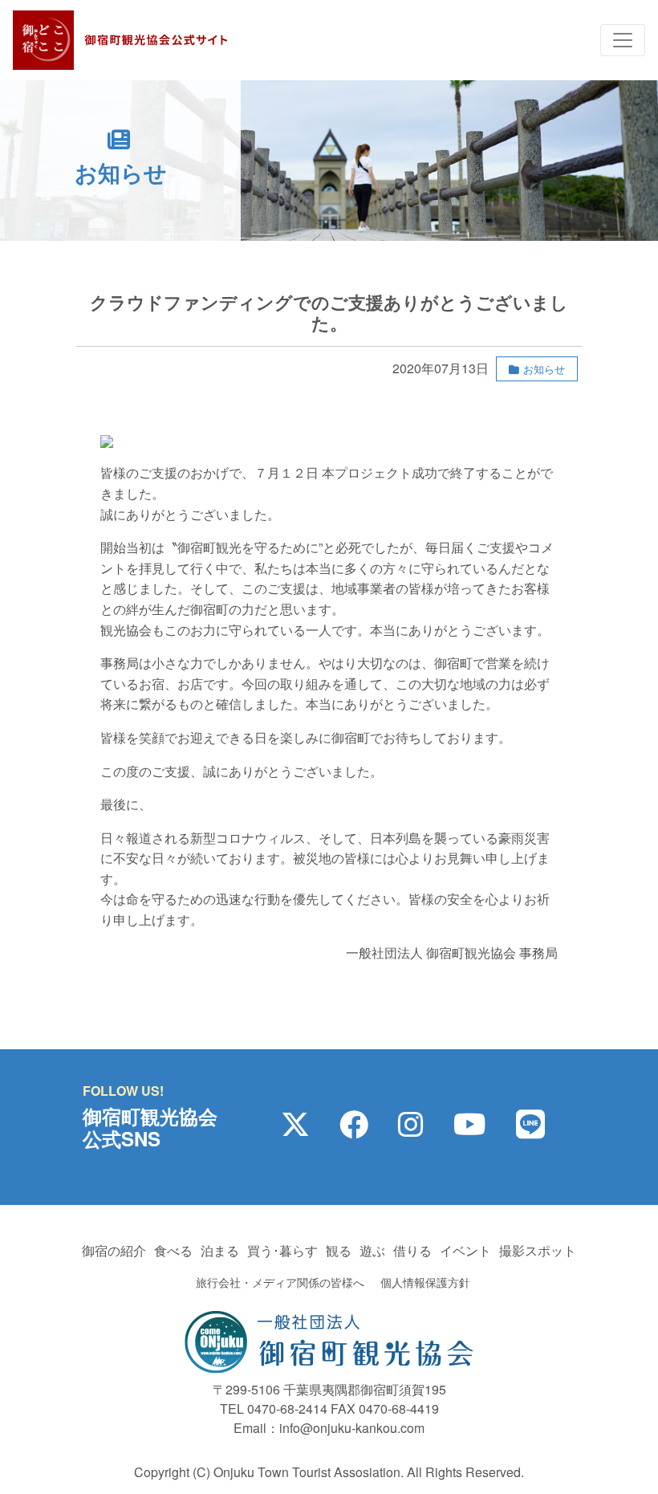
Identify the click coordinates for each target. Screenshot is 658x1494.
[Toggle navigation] (622, 40)
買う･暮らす (282, 1250)
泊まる (220, 1250)
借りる (412, 1250)
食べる (173, 1250)
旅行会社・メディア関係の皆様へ (280, 1282)
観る (338, 1250)
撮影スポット (537, 1250)
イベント (465, 1250)
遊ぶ (372, 1250)
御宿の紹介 (114, 1250)
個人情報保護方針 (425, 1282)
